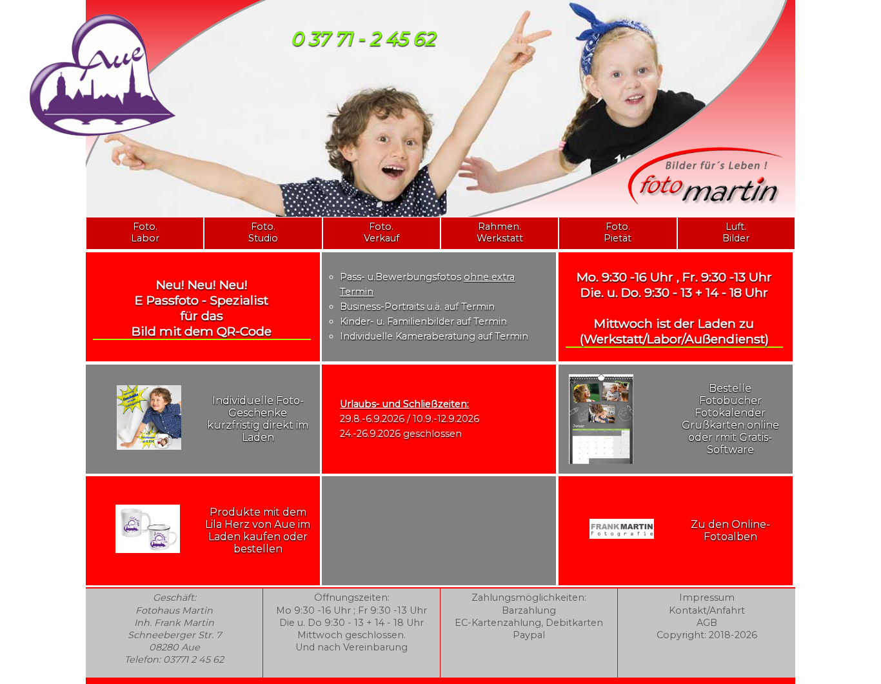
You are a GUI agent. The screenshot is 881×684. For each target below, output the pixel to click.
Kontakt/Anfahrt (707, 610)
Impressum (707, 597)
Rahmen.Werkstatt (500, 232)
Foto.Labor (145, 232)
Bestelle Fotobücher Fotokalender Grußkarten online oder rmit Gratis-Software (730, 419)
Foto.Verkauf (381, 232)
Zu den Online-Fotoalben (730, 530)
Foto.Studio (263, 232)
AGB (707, 623)
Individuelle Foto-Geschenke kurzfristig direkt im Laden (257, 418)
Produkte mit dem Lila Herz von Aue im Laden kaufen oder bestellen (257, 530)
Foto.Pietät (617, 232)
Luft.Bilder (735, 232)
